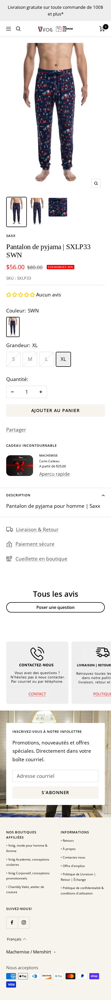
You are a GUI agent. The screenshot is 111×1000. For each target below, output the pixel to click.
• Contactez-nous (73, 857)
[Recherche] (18, 28)
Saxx (10, 235)
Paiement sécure (34, 544)
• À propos (68, 849)
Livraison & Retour (37, 529)
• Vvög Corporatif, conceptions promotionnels (28, 876)
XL (63, 359)
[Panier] (102, 28)
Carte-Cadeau (49, 461)
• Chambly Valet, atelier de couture (25, 889)
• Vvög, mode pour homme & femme (26, 848)
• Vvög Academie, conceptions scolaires (27, 862)
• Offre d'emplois (73, 866)
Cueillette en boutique (41, 558)
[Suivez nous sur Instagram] (23, 922)
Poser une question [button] (55, 607)
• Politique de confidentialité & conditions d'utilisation (82, 890)
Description (18, 495)
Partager (16, 429)
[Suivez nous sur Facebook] (12, 922)
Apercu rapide (54, 474)
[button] (21, 294)
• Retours (67, 840)
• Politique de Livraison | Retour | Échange (78, 877)
